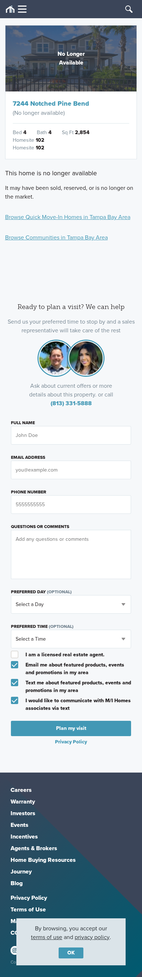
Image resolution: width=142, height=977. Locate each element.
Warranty (23, 801)
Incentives (24, 836)
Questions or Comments (40, 526)
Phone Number (28, 492)
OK (71, 953)
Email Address (28, 457)
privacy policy (92, 937)
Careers (21, 790)
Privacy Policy (29, 898)
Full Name (23, 422)
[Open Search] (129, 9)
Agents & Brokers (34, 848)
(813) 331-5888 (71, 403)
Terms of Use (28, 909)
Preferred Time (42, 626)
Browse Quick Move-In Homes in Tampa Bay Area (67, 217)
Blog (17, 883)
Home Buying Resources (43, 860)
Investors (23, 813)
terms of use (46, 937)
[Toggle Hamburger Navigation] (16, 9)
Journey (21, 871)
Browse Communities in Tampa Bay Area (56, 237)
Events (19, 825)
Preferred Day (41, 592)
